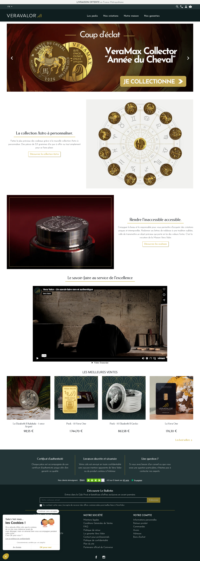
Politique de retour (91, 530)
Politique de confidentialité (95, 540)
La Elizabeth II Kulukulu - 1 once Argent (28, 425)
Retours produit (140, 523)
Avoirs (136, 530)
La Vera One (171, 423)
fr (9, 7)
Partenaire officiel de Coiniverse (98, 547)
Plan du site (88, 544)
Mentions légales (91, 520)
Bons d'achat (139, 537)
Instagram (104, 557)
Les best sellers (184, 440)
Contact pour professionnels (96, 537)
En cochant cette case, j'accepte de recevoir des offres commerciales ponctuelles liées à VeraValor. (84, 505)
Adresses (137, 533)
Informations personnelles (145, 520)
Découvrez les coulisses (155, 244)
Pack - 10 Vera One (76, 423)
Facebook (96, 557)
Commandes (139, 527)
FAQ (85, 527)
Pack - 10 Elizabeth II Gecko (124, 423)
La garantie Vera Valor (94, 533)
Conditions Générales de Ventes (98, 523)
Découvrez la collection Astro (44, 154)
